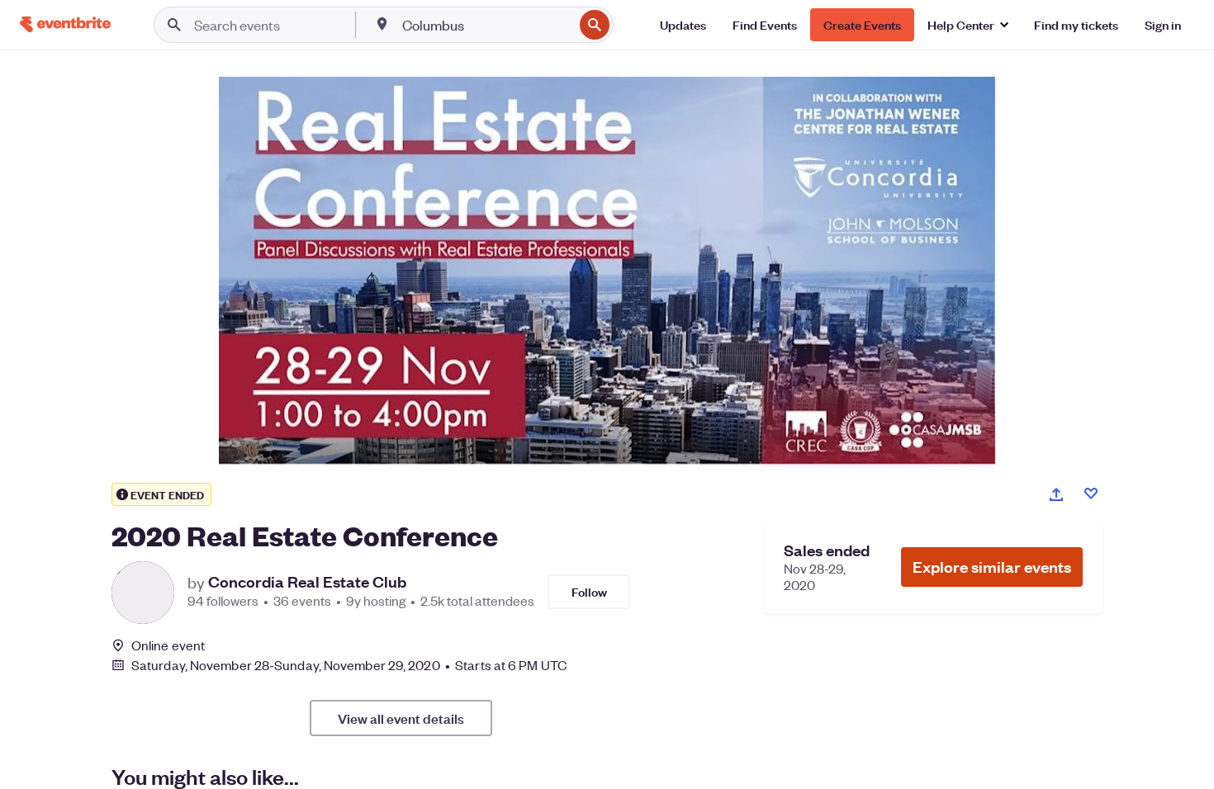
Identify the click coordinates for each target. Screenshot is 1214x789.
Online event (168, 645)
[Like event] (1091, 493)
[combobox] (486, 25)
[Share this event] (1056, 494)
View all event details (401, 718)
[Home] (65, 24)
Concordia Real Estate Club (307, 581)
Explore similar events (992, 566)
